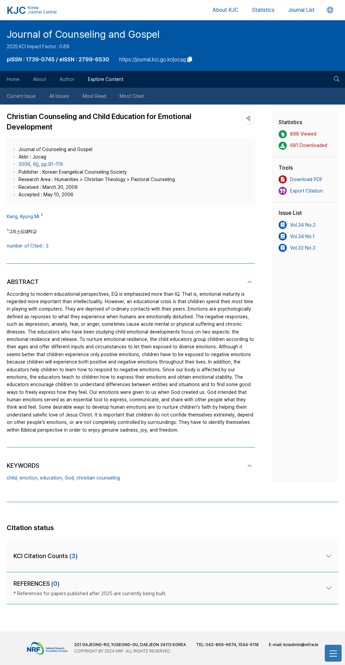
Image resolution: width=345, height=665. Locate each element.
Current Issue (21, 96)
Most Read (94, 96)
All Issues (59, 96)
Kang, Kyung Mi (23, 216)
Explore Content (105, 79)
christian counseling (98, 478)
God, (70, 478)
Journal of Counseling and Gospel (83, 34)
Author (67, 79)
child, (12, 478)
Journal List (301, 10)
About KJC (225, 10)
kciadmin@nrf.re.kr (300, 644)
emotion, (29, 478)
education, (51, 478)
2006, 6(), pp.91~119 (41, 164)
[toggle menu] (333, 653)
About (39, 79)
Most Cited (132, 96)
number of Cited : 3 (28, 246)
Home (13, 79)
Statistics (263, 10)
